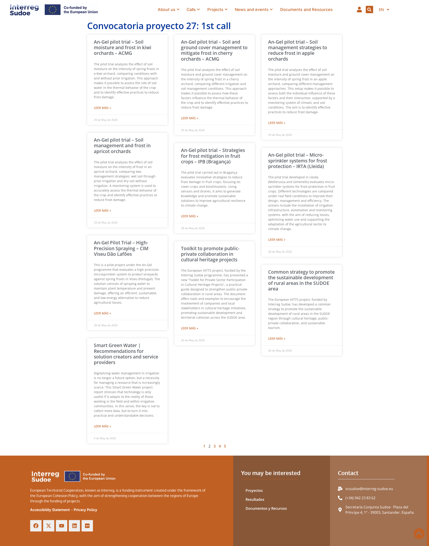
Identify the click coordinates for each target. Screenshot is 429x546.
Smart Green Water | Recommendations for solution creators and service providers (126, 353)
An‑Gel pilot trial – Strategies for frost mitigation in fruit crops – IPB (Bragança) (213, 155)
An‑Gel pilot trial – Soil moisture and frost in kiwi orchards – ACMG (122, 47)
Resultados (255, 499)
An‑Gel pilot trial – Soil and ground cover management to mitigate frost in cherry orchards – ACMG (214, 50)
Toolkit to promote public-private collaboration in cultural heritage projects (210, 254)
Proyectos (254, 490)
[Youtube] (61, 525)
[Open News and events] (271, 9)
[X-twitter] (49, 525)
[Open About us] (178, 9)
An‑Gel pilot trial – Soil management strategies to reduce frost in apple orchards (297, 50)
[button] (369, 9)
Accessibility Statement (50, 510)
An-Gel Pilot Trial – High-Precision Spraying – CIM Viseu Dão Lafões (121, 248)
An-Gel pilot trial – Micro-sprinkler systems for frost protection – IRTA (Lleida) (297, 160)
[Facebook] (36, 525)
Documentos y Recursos (266, 508)
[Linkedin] (74, 525)
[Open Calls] (198, 9)
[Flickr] (87, 525)
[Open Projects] (226, 9)
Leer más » (102, 108)
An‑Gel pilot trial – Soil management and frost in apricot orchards (122, 145)
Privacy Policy (85, 510)
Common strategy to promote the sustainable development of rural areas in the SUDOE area (301, 280)
